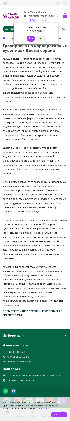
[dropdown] (5, 3)
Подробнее (43, 408)
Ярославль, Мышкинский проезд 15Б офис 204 (37, 375)
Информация (14, 335)
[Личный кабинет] (64, 3)
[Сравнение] (57, 3)
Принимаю (59, 414)
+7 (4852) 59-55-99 (18, 356)
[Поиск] (63, 29)
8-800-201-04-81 (37, 11)
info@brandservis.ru (41, 15)
